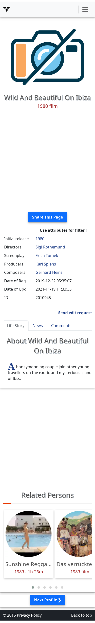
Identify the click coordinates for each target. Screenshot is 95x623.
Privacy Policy (29, 615)
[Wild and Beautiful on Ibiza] (47, 56)
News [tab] (38, 325)
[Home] (6, 9)
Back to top (81, 615)
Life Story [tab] (15, 325)
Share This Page (47, 217)
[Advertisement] (47, 160)
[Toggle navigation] (85, 9)
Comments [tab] (61, 325)
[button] (33, 587)
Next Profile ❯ (47, 600)
